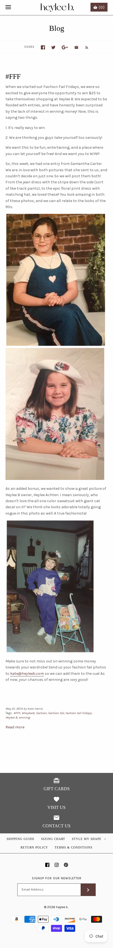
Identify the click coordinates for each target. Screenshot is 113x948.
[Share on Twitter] (53, 47)
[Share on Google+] (65, 47)
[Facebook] (47, 865)
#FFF (13, 77)
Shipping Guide (21, 839)
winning (24, 717)
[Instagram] (57, 865)
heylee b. (62, 907)
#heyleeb (28, 713)
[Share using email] (76, 47)
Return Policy (34, 847)
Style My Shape (89, 839)
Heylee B (11, 717)
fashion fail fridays (78, 713)
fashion (41, 713)
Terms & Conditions (73, 847)
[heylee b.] (56, 7)
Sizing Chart (53, 839)
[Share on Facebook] (43, 47)
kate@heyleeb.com (27, 673)
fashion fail (56, 713)
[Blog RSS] (84, 47)
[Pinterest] (66, 865)
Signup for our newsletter (56, 878)
